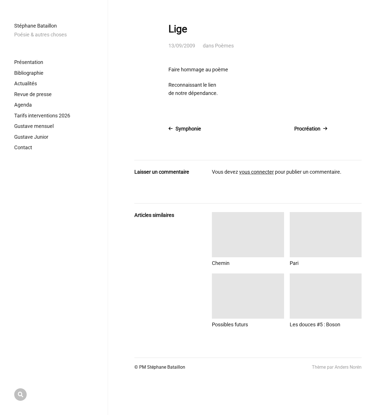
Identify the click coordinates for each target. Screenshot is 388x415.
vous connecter (256, 172)
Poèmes (224, 46)
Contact (23, 147)
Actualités (25, 83)
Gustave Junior (31, 137)
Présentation (28, 62)
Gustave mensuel (34, 126)
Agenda (23, 105)
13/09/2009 (181, 46)
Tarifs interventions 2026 (42, 116)
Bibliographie (28, 73)
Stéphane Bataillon (35, 26)
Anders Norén (348, 367)
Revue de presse (33, 94)
